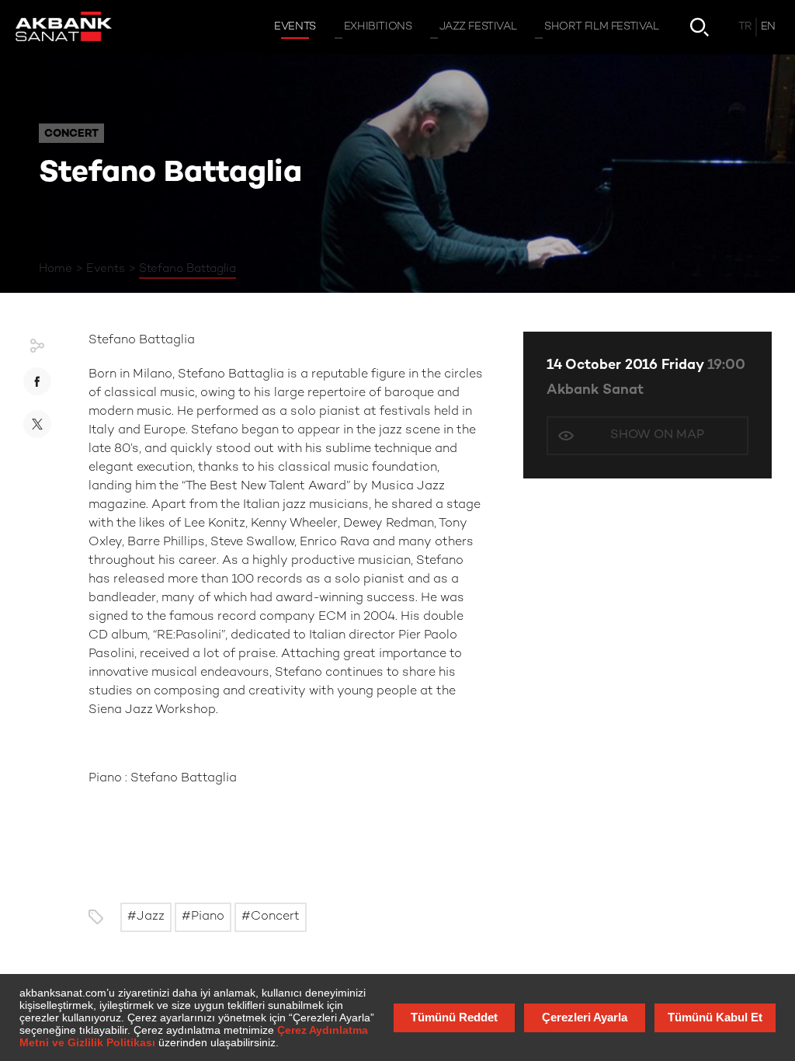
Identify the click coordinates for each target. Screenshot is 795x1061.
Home (55, 269)
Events (105, 269)
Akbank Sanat (595, 390)
